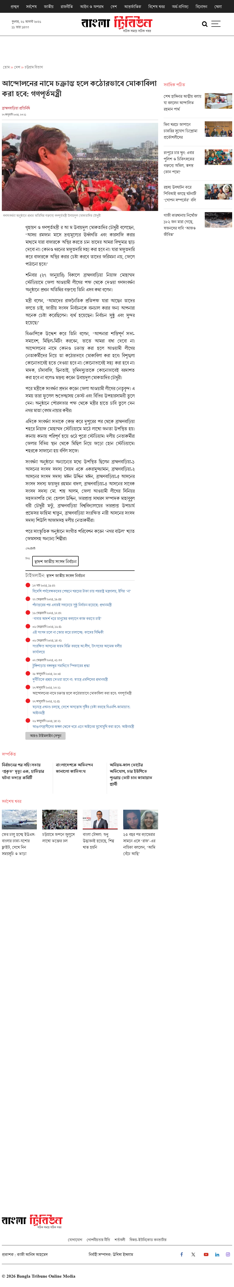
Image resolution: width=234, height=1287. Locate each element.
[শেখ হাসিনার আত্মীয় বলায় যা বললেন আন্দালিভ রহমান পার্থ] (198, 105)
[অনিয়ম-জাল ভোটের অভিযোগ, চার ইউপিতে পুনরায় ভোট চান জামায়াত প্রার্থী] (134, 777)
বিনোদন (201, 6)
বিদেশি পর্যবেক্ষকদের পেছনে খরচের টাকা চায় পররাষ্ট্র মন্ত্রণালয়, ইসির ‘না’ (81, 591)
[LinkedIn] (217, 1254)
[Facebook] (181, 1254)
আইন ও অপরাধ (91, 6)
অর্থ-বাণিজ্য (180, 6)
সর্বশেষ (31, 6)
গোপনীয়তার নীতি (98, 1240)
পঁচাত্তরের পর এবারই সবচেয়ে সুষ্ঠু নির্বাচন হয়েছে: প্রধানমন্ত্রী (72, 605)
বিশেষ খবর (156, 6)
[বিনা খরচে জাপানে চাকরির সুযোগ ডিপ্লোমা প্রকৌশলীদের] (198, 133)
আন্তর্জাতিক (132, 6)
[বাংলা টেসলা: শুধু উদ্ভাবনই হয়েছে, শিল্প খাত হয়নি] (100, 834)
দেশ (114, 6)
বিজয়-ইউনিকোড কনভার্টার (148, 1240)
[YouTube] (206, 1254)
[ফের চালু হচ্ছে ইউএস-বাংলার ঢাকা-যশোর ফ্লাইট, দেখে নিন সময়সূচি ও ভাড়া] (19, 834)
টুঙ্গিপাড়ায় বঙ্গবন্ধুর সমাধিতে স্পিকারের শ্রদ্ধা (61, 666)
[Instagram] (228, 1254)
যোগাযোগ (75, 1240)
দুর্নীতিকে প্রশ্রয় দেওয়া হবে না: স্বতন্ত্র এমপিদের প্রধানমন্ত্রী (70, 679)
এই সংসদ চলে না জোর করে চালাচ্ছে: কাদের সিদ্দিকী (67, 632)
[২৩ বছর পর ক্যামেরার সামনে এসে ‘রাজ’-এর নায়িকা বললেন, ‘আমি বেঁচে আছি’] (140, 834)
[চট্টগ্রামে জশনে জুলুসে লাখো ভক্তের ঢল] (59, 834)
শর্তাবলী (119, 1240)
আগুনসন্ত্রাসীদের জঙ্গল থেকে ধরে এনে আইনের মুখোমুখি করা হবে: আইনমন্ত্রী (83, 726)
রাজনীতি (67, 6)
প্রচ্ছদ (15, 6)
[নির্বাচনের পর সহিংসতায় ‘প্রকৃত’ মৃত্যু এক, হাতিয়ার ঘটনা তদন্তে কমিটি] (26, 777)
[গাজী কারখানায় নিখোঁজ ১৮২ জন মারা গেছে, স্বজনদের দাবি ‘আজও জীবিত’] (198, 226)
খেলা (218, 6)
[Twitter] (193, 1254)
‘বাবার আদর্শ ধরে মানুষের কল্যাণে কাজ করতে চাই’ (67, 618)
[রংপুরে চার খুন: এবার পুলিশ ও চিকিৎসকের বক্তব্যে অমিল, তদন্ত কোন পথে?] (198, 165)
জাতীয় (48, 6)
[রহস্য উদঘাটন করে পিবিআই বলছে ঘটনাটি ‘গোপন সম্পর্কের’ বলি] (198, 196)
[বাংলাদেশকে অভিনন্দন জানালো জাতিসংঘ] (80, 777)
